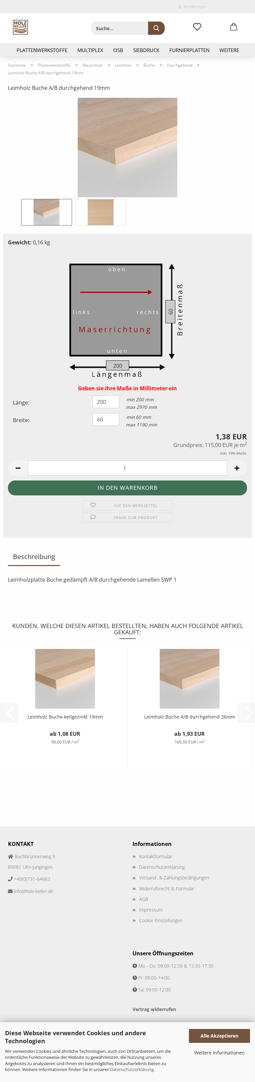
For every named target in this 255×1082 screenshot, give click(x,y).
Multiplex (90, 50)
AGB (143, 899)
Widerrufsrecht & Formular (166, 888)
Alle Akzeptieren (219, 1036)
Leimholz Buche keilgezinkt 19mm (65, 717)
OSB (118, 50)
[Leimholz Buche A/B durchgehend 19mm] (127, 147)
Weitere (229, 50)
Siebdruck (146, 50)
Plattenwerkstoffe (42, 50)
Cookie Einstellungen (161, 920)
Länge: (21, 402)
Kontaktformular (155, 856)
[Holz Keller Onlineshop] (20, 27)
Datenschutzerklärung (132, 1069)
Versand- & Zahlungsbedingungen (174, 877)
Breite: (21, 420)
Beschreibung (34, 556)
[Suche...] (156, 28)
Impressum (151, 910)
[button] (233, 27)
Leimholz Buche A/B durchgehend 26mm (189, 717)
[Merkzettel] (197, 27)
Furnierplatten (189, 50)
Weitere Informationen (219, 1053)
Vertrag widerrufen (154, 1009)
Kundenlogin (194, 6)
